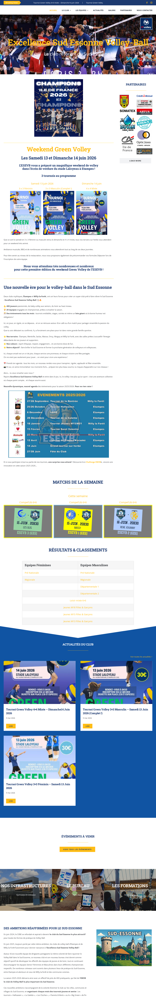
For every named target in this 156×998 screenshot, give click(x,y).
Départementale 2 (89, 593)
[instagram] (151, 3)
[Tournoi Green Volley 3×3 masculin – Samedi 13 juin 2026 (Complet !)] (116, 663)
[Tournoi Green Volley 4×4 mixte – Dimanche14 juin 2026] (40, 663)
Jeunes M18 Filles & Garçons (78, 607)
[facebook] (147, 3)
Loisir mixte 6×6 (78, 600)
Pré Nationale (32, 572)
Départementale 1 (89, 586)
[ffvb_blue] (146, 19)
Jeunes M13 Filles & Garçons (78, 621)
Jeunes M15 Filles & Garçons (78, 614)
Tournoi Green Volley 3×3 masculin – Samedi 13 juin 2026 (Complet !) (79, 3)
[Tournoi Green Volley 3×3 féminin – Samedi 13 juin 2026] (40, 737)
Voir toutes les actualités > (141, 656)
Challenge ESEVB (93, 462)
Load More (135, 161)
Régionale (30, 579)
